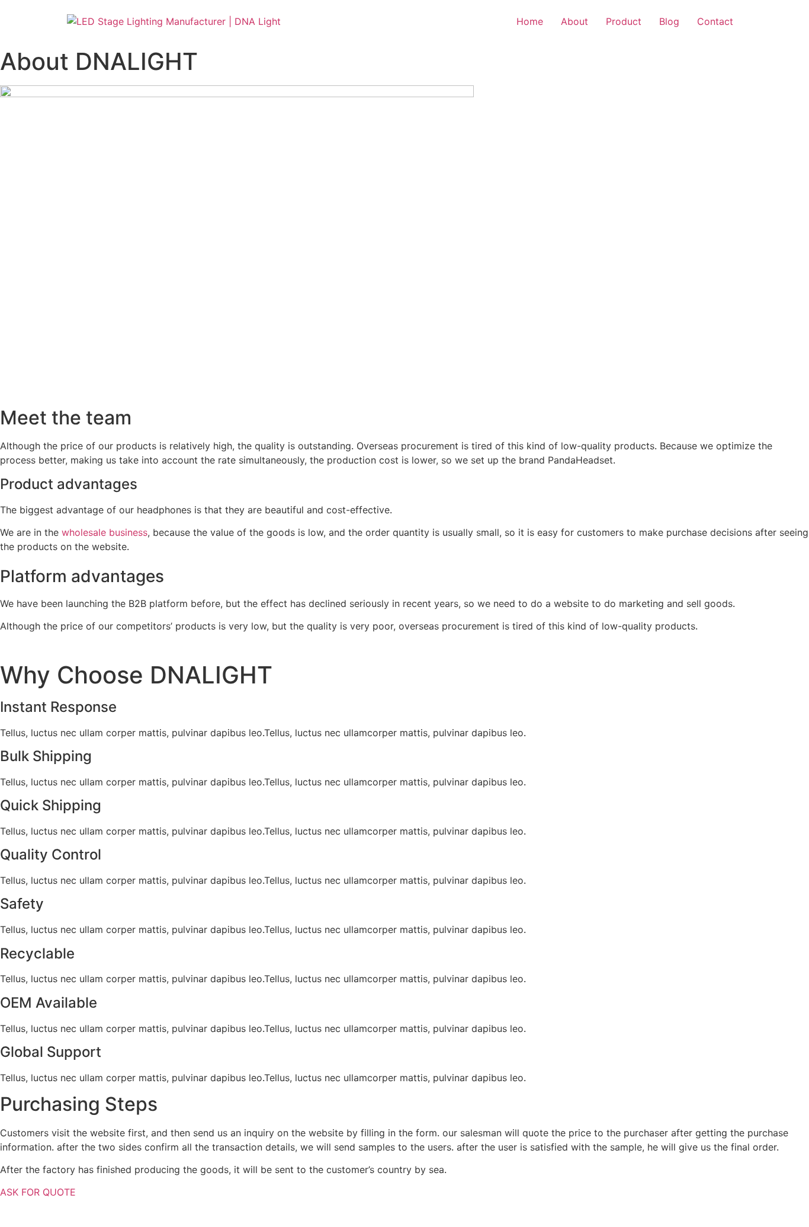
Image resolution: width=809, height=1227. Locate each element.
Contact (715, 21)
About (574, 21)
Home (529, 21)
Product (623, 21)
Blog (669, 21)
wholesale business (104, 532)
